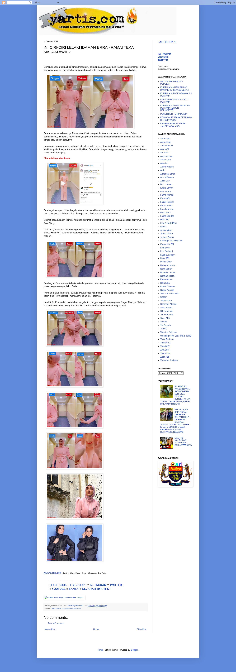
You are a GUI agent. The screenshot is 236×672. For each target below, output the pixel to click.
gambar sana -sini (73, 608)
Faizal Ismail (166, 205)
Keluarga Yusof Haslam (171, 240)
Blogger (134, 650)
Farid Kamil (165, 212)
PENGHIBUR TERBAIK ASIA (173, 114)
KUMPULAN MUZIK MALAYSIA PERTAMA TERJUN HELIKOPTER (175, 108)
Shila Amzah (166, 307)
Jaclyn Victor (166, 230)
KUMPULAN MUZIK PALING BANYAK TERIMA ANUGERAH (174, 88)
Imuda (163, 226)
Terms (101, 650)
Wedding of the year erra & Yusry (175, 336)
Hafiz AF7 (164, 219)
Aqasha (164, 163)
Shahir (163, 297)
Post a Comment (56, 623)
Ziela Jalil (164, 357)
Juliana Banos (167, 237)
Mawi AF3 (164, 258)
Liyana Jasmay (167, 255)
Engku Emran (166, 188)
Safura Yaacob (167, 290)
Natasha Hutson (168, 265)
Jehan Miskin (166, 233)
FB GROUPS (78, 585)
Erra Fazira (165, 191)
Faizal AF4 (165, 198)
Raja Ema (165, 283)
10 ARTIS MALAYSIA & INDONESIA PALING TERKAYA (183, 442)
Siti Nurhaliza (166, 314)
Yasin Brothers (167, 339)
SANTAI (74, 588)
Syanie (163, 321)
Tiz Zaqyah (165, 325)
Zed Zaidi (164, 350)
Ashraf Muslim (167, 167)
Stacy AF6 (165, 318)
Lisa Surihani (166, 251)
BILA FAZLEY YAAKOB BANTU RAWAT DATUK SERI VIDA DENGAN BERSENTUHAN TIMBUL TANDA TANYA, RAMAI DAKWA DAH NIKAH (175, 395)
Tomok (163, 329)
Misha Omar (166, 262)
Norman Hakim (167, 276)
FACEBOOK (59, 585)
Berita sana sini (58, 608)
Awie (162, 170)
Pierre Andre (166, 279)
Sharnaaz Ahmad (168, 304)
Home (96, 629)
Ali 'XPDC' (165, 152)
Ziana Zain (165, 353)
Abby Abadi (165, 142)
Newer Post (50, 629)
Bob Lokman (166, 184)
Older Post (142, 629)
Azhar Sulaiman (167, 174)
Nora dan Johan (168, 272)
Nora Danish (166, 269)
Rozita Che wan (167, 286)
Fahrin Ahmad (166, 195)
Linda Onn (165, 248)
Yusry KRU (165, 343)
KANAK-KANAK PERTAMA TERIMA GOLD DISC (172, 124)
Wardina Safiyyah (168, 332)
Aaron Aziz (165, 138)
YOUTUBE (59, 588)
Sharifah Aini (166, 300)
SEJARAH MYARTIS (95, 588)
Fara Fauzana (166, 209)
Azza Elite (165, 181)
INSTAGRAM (98, 585)
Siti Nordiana (166, 311)
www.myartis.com (52, 573)
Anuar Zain (165, 160)
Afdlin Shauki (166, 146)
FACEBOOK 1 (167, 42)
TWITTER (116, 585)
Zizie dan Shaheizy (169, 360)
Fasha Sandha (167, 216)
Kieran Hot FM (167, 244)
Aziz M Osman (167, 177)
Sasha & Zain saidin (169, 293)
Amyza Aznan (166, 156)
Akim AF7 (164, 149)
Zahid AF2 (165, 346)
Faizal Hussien (167, 202)
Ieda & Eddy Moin (168, 223)
